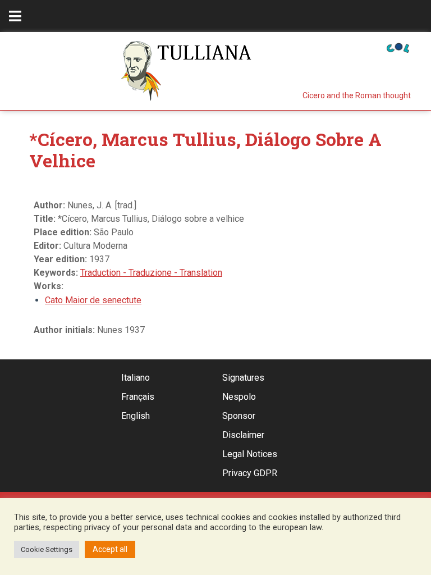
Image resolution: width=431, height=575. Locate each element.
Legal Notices (249, 454)
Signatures (243, 377)
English (135, 415)
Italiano (135, 377)
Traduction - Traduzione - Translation (151, 272)
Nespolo (239, 396)
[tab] (15, 16)
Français (137, 396)
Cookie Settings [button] (46, 549)
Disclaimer (243, 435)
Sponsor (238, 415)
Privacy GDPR (249, 473)
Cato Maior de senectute (93, 300)
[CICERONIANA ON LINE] (398, 47)
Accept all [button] (110, 549)
